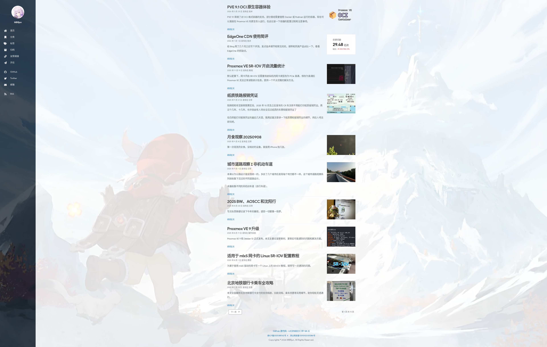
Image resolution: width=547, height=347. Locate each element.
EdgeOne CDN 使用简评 (247, 36)
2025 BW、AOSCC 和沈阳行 (251, 201)
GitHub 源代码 (280, 331)
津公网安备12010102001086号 (302, 335)
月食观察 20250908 (244, 137)
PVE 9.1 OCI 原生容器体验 (248, 7)
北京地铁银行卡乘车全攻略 (250, 283)
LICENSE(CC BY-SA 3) (299, 331)
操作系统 (252, 233)
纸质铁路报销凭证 (242, 95)
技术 (251, 11)
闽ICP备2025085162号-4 (277, 335)
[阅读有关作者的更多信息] (18, 12)
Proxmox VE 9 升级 (243, 228)
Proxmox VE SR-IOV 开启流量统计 (256, 66)
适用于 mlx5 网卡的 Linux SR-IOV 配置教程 (263, 255)
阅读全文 (230, 29)
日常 (250, 100)
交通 (250, 287)
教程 (251, 70)
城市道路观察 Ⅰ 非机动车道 (250, 164)
